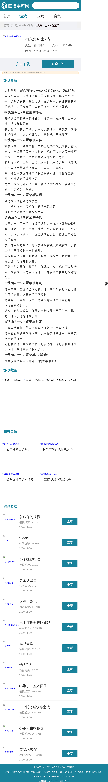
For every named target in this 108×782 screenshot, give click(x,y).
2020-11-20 (25, 527)
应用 (40, 16)
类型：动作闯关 (35, 45)
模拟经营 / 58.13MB (30, 754)
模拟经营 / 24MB (28, 522)
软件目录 (55, 767)
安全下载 (58, 64)
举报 (106, 285)
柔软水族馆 (28, 749)
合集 (57, 16)
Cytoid (24, 538)
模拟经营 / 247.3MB (30, 733)
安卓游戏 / (16, 25)
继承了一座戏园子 (33, 686)
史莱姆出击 (28, 580)
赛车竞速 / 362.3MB (30, 628)
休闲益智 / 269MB (29, 543)
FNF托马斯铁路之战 (34, 707)
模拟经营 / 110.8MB (30, 691)
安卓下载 (23, 64)
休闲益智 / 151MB (29, 607)
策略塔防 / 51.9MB (29, 649)
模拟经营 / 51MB (28, 564)
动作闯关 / (29, 25)
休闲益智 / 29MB (28, 585)
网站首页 (37, 767)
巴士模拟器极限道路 (35, 622)
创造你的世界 (29, 517)
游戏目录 (46, 767)
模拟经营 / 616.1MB (30, 712)
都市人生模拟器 (31, 728)
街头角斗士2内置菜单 (43, 39)
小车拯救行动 (29, 559)
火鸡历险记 (28, 601)
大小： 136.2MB (62, 45)
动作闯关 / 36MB (28, 670)
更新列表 (70, 767)
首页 (7, 16)
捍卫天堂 (26, 644)
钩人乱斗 (26, 665)
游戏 (23, 16)
